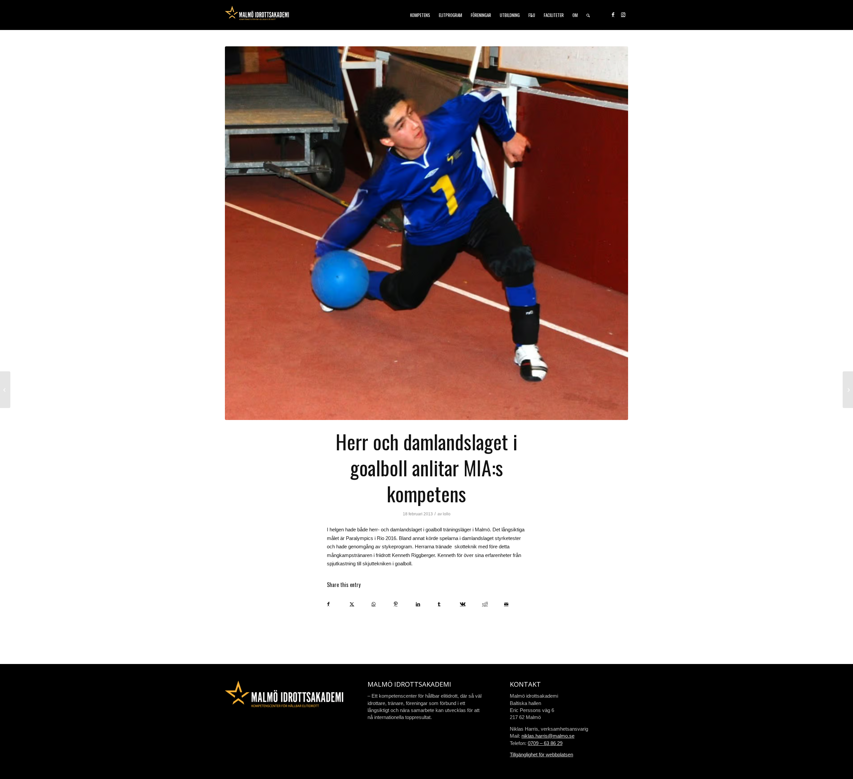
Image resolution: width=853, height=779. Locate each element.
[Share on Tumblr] (448, 604)
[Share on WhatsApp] (382, 604)
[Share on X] (360, 604)
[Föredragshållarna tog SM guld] (5, 389)
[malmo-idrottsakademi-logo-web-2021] (257, 15)
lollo (446, 514)
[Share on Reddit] (493, 604)
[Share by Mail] (515, 604)
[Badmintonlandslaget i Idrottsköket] (848, 389)
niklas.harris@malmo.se (547, 736)
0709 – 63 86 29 (545, 743)
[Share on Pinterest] (405, 604)
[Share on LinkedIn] (426, 604)
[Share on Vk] (470, 604)
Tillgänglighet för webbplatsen (541, 754)
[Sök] (588, 15)
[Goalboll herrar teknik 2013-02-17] (426, 233)
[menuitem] (420, 15)
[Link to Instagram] (623, 15)
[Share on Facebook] (338, 604)
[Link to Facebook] (613, 15)
